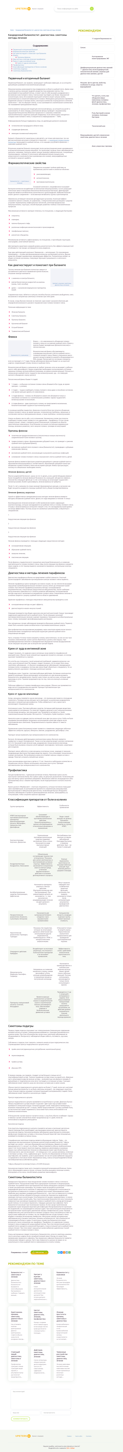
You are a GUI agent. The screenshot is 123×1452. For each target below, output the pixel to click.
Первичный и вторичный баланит (25, 49)
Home (12, 30)
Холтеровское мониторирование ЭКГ (100, 57)
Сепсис (83, 47)
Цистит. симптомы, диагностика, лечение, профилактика (39, 1314)
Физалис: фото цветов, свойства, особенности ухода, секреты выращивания (93, 85)
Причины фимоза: (24, 57)
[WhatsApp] (69, 1252)
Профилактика (18, 65)
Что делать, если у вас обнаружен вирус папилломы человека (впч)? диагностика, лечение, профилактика (101, 100)
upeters (22, 8)
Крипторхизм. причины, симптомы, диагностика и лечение (16, 1316)
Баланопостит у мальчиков (19, 355)
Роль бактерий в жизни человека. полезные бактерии (101, 115)
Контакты (88, 1436)
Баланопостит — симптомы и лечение (19, 182)
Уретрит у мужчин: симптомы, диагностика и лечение (62, 284)
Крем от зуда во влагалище (27, 63)
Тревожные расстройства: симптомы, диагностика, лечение (62, 1356)
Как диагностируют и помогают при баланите (29, 53)
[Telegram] (67, 1252)
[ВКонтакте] (61, 1252)
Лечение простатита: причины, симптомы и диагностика (62, 1316)
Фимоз (15, 55)
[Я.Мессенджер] (59, 1252)
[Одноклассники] (64, 1252)
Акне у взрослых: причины (102, 146)
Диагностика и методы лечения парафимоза (29, 59)
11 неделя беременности (101, 38)
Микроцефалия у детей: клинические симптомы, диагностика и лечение (94, 136)
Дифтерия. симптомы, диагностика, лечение (39, 1353)
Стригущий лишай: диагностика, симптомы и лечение (16, 1356)
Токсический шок (98, 126)
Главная (69, 1436)
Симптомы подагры (20, 69)
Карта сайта (78, 1436)
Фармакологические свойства (24, 51)
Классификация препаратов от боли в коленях (30, 67)
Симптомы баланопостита (22, 71)
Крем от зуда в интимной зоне (24, 61)
